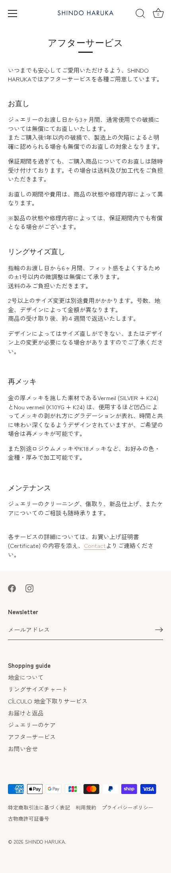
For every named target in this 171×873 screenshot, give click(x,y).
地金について (26, 677)
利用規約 (86, 807)
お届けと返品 (26, 713)
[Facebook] (12, 587)
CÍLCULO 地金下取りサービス (47, 701)
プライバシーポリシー (128, 807)
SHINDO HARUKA (45, 841)
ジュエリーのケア (32, 725)
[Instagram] (29, 587)
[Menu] (12, 13)
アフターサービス (32, 736)
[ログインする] (159, 629)
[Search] (140, 14)
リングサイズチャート (38, 689)
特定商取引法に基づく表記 (39, 807)
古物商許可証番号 (28, 818)
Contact (95, 545)
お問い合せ (23, 748)
